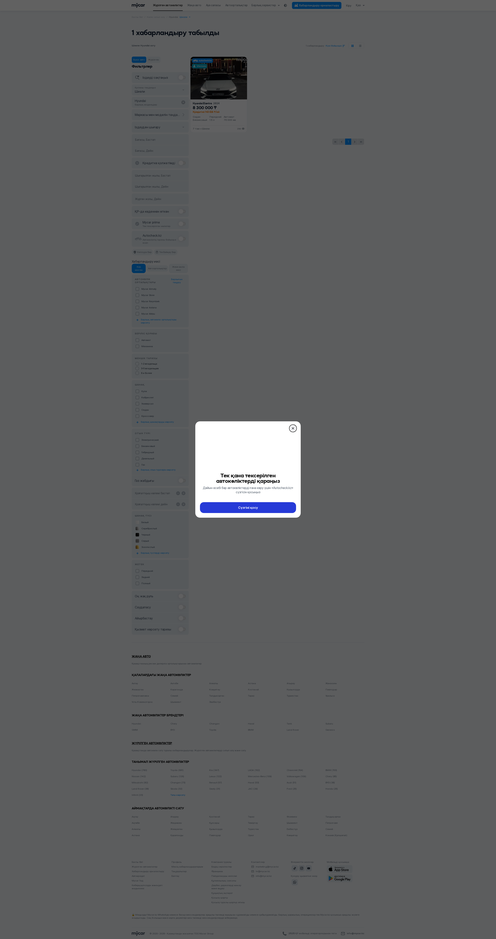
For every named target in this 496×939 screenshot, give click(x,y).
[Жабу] (293, 428)
